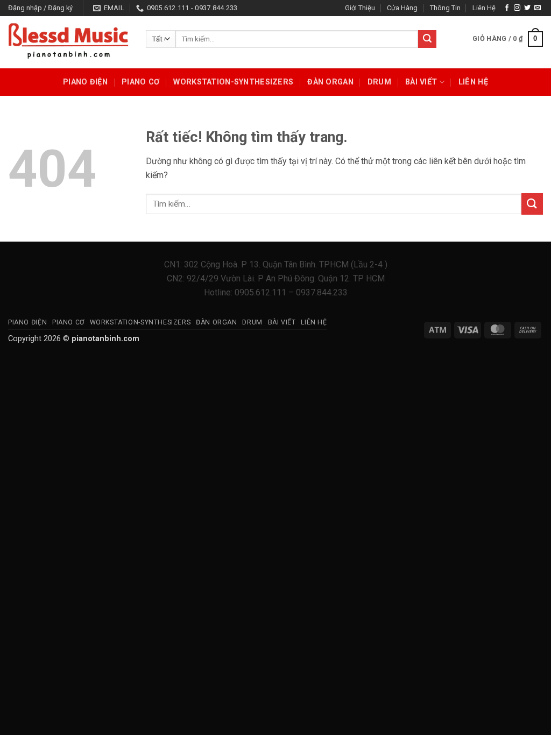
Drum (379, 82)
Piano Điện (85, 82)
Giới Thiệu (360, 8)
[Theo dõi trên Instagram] (517, 8)
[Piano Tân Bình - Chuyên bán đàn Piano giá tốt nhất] (69, 42)
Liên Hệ (484, 8)
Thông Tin (445, 8)
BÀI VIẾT (421, 82)
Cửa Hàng (402, 8)
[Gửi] (427, 39)
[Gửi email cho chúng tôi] (537, 8)
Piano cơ (140, 82)
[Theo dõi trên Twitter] (527, 8)
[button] (40, 8)
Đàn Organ (330, 82)
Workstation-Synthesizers (233, 82)
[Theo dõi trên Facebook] (507, 8)
